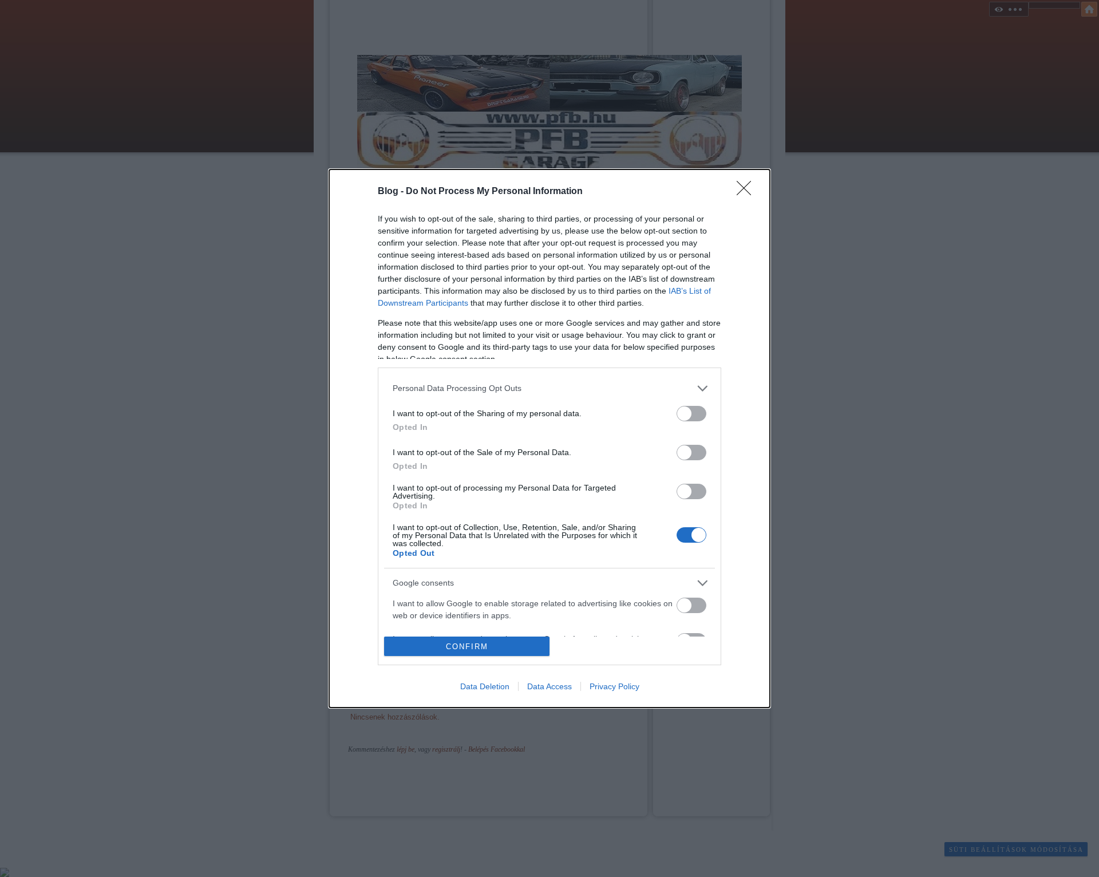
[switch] (691, 413)
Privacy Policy (614, 686)
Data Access (549, 686)
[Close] (747, 192)
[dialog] (549, 438)
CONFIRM (467, 646)
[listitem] (549, 388)
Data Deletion (484, 686)
